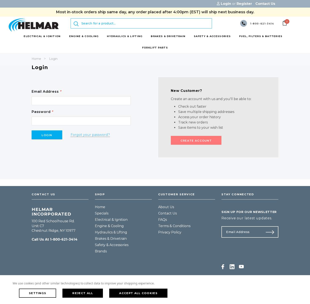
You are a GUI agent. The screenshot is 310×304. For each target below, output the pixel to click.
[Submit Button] (271, 232)
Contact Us (167, 213)
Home (36, 59)
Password (42, 112)
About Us (166, 207)
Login (53, 59)
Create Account (196, 140)
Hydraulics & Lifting (111, 232)
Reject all (82, 293)
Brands (101, 251)
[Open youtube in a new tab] (241, 267)
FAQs (162, 220)
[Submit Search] (76, 24)
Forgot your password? (90, 135)
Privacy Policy (169, 232)
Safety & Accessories (111, 245)
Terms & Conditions (174, 226)
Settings (37, 293)
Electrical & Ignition (111, 220)
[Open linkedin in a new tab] (232, 267)
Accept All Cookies (138, 293)
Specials (101, 213)
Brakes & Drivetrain (111, 239)
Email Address (46, 92)
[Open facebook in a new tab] (222, 267)
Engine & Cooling (109, 226)
